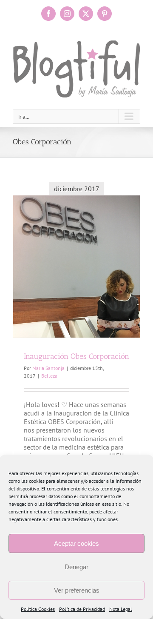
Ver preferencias (76, 590)
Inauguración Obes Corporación (76, 356)
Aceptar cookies (76, 543)
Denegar (76, 566)
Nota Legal (120, 609)
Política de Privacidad (82, 609)
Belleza (49, 376)
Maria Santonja (48, 368)
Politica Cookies (38, 609)
